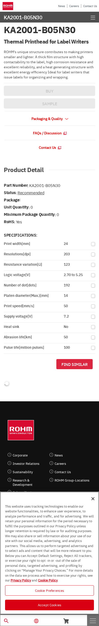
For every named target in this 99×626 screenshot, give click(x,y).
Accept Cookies (49, 604)
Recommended (31, 192)
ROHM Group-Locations (72, 480)
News (61, 6)
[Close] (92, 498)
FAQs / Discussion (47, 132)
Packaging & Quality (47, 118)
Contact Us (90, 6)
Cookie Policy (48, 580)
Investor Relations (26, 463)
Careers (74, 6)
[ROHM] (9, 6)
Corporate (20, 455)
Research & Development (22, 482)
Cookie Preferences (49, 590)
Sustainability (23, 472)
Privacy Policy (21, 580)
